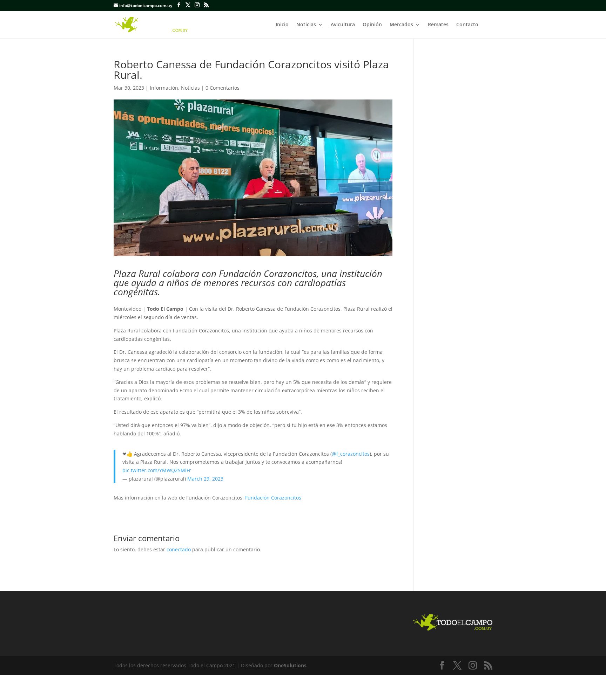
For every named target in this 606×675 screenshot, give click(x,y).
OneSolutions (290, 665)
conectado (179, 549)
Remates (438, 25)
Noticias (306, 25)
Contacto (467, 25)
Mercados (401, 25)
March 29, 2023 (205, 478)
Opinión (372, 25)
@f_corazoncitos (351, 453)
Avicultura (343, 25)
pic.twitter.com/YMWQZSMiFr (156, 470)
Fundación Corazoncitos (273, 497)
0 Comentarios (223, 87)
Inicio (282, 25)
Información (164, 87)
